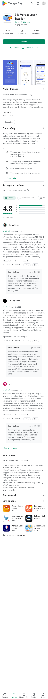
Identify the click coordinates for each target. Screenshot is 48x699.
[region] (24, 32)
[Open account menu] (44, 3)
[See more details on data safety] (11, 178)
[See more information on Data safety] (44, 128)
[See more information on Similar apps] (44, 501)
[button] (25, 33)
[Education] (9, 122)
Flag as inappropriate (14, 535)
